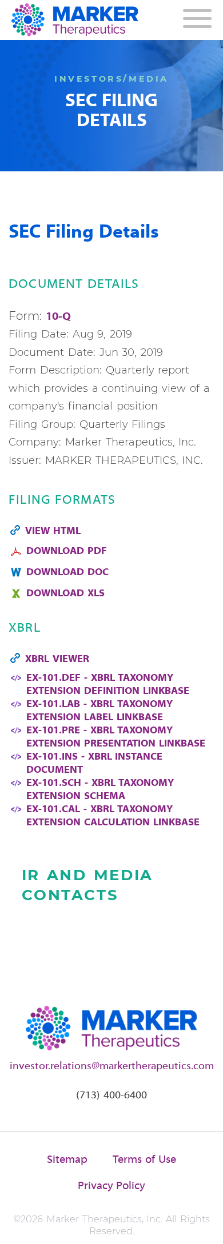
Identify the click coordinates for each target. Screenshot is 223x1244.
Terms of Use (144, 1160)
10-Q (58, 317)
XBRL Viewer (57, 659)
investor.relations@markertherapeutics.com (112, 1066)
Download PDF (66, 551)
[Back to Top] (204, 1225)
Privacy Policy (112, 1186)
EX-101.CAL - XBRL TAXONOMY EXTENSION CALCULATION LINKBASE (113, 816)
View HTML (53, 531)
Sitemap (67, 1160)
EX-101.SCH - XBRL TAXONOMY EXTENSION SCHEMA (100, 790)
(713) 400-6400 (111, 1095)
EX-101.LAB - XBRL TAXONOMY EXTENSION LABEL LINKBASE (99, 711)
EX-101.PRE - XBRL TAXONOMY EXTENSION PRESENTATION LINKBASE (115, 737)
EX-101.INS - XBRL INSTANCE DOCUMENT (94, 764)
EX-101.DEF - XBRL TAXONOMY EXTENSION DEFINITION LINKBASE (107, 685)
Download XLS (65, 593)
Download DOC (67, 572)
